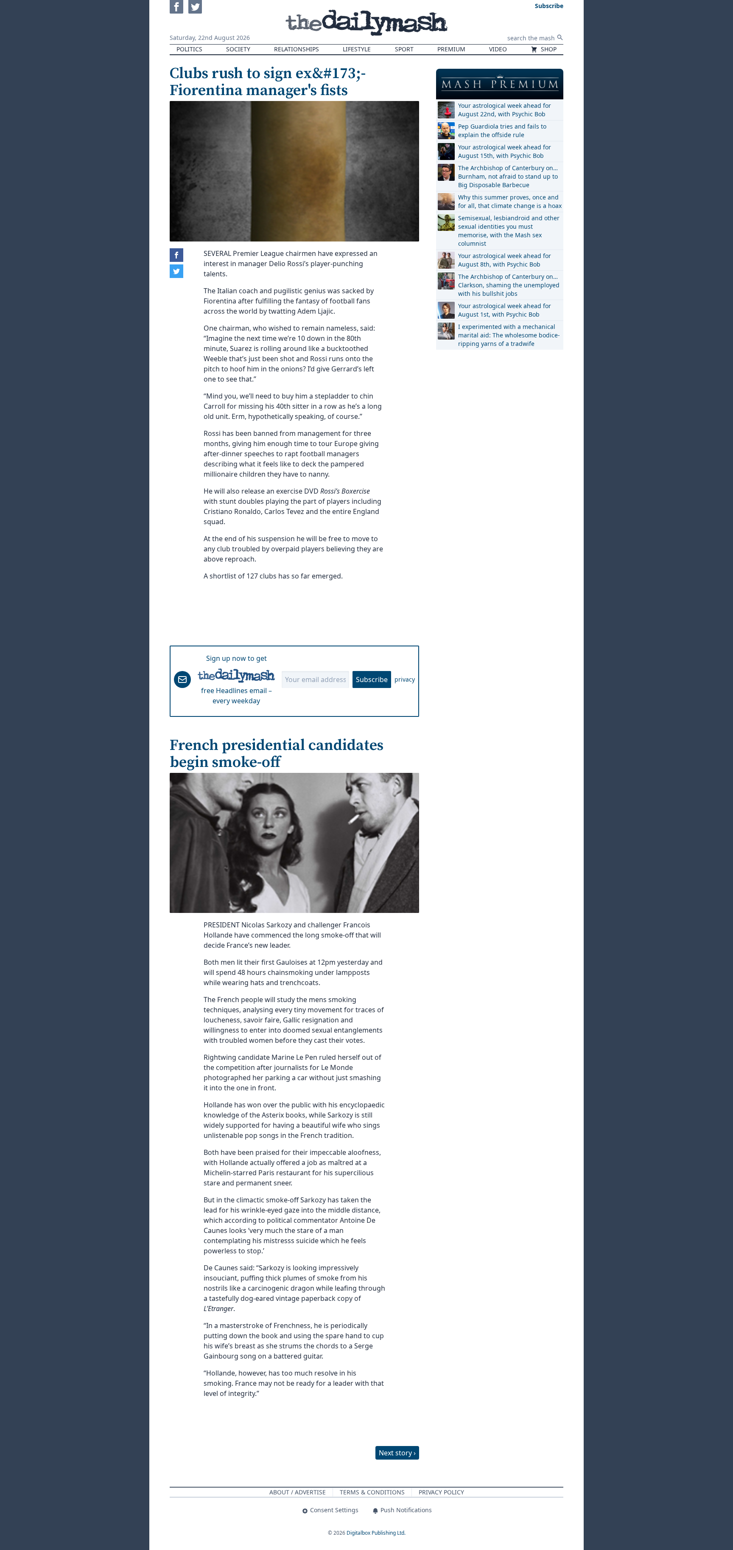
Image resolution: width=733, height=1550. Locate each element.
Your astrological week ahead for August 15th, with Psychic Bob (504, 151)
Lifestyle (357, 49)
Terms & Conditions (372, 1492)
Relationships (296, 49)
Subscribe (372, 679)
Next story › (397, 1452)
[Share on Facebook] (176, 255)
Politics (189, 49)
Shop (548, 49)
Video (498, 49)
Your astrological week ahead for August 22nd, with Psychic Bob (504, 109)
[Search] (560, 37)
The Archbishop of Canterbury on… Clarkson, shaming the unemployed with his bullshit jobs (509, 285)
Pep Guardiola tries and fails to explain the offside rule (502, 130)
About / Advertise (297, 1492)
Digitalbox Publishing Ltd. (376, 1532)
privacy (404, 679)
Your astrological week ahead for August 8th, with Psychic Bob (504, 260)
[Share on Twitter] (176, 271)
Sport (404, 49)
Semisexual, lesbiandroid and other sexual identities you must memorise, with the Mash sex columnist (509, 230)
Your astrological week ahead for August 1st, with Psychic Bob (504, 310)
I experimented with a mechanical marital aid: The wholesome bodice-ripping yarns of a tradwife (509, 335)
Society (238, 49)
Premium (451, 49)
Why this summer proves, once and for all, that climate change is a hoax (510, 201)
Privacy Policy (441, 1492)
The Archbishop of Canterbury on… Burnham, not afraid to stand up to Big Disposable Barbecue (508, 176)
